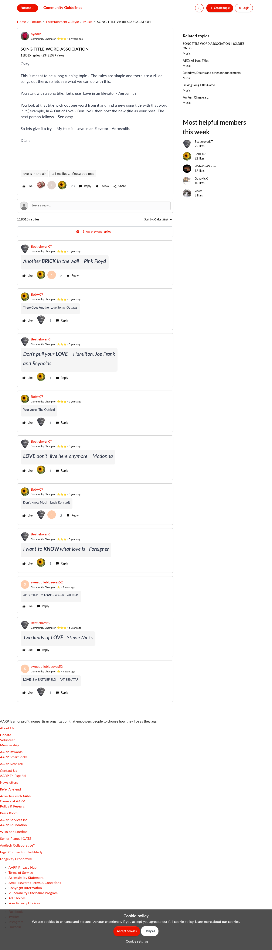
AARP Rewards (11, 752)
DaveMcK (201, 178)
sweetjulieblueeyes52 (47, 582)
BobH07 (37, 294)
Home (21, 22)
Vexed (199, 191)
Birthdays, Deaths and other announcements (212, 73)
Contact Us (8, 770)
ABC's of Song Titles (196, 60)
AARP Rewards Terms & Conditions (34, 883)
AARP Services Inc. (14, 820)
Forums (35, 22)
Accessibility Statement (26, 877)
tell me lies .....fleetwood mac (72, 173)
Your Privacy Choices (24, 903)
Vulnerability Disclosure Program (33, 893)
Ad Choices (17, 898)
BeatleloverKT (41, 246)
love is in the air (34, 173)
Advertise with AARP (15, 796)
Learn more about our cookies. (217, 921)
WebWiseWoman (206, 166)
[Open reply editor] (95, 206)
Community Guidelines (62, 8)
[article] (95, 262)
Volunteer (7, 740)
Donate (5, 735)
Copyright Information (25, 888)
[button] (219, 8)
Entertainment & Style (62, 22)
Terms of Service (20, 872)
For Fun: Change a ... (195, 97)
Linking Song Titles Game (199, 85)
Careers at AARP (12, 801)
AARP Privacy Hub (22, 867)
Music (87, 22)
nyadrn (36, 34)
